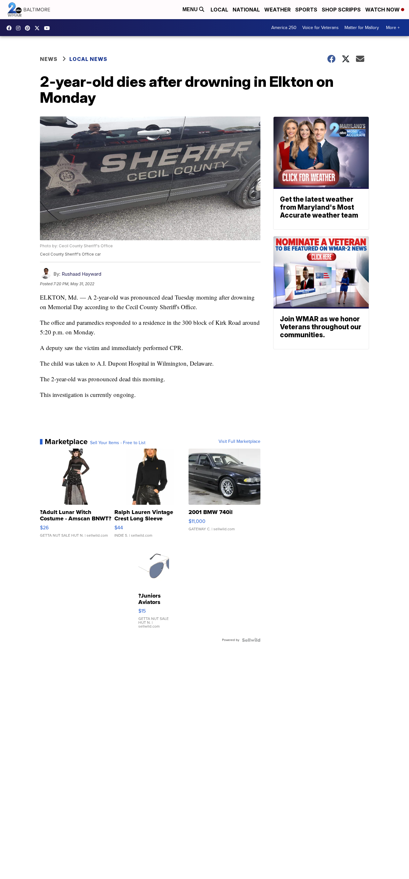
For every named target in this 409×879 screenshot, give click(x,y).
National (246, 9)
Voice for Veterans (320, 27)
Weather (277, 9)
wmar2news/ (10, 28)
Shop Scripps (341, 9)
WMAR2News (29, 28)
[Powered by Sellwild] (251, 640)
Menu (190, 9)
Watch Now (383, 9)
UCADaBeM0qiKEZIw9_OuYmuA (48, 28)
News (49, 59)
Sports (306, 9)
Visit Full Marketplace (239, 441)
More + (393, 27)
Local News (88, 59)
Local (219, 9)
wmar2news (20, 28)
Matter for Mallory (361, 27)
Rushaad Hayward (81, 274)
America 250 (284, 27)
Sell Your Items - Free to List (117, 443)
